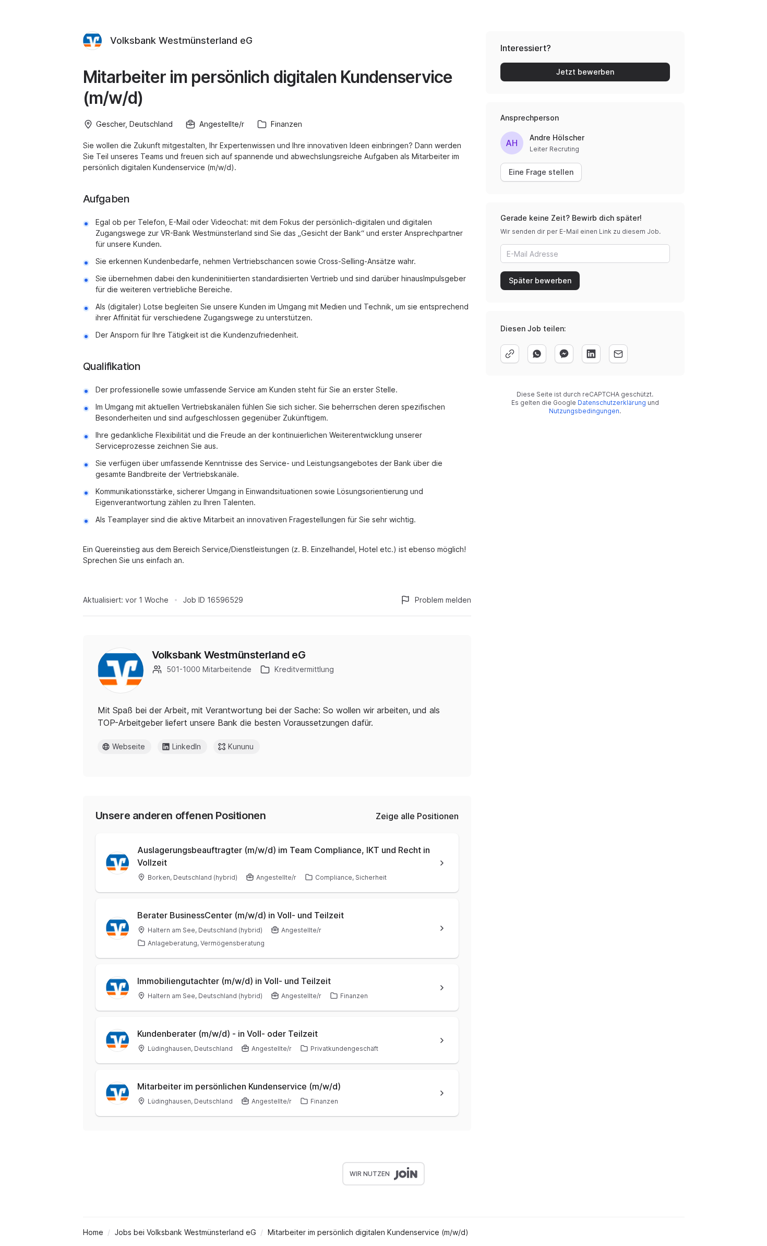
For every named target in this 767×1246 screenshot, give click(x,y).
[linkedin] (591, 353)
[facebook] (564, 353)
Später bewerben (540, 280)
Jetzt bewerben (585, 71)
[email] (618, 353)
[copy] (509, 353)
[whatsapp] (537, 353)
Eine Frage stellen (541, 171)
